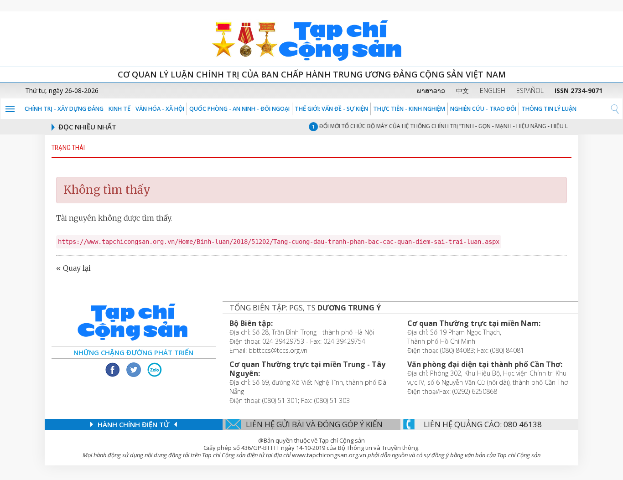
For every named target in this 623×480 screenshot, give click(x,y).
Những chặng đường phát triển (133, 352)
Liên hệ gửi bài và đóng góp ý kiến (314, 424)
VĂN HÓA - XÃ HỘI (159, 109)
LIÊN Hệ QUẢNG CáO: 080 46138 (483, 424)
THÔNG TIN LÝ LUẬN (548, 109)
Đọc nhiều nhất (87, 126)
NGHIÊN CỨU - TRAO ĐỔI (483, 109)
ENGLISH (492, 90)
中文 (462, 90)
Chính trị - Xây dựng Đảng (64, 109)
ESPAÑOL (530, 90)
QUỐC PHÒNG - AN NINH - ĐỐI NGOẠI (239, 109)
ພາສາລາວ (431, 90)
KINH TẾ (119, 109)
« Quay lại (73, 268)
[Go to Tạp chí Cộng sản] (311, 38)
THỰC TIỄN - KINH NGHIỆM (409, 109)
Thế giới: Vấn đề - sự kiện (331, 109)
